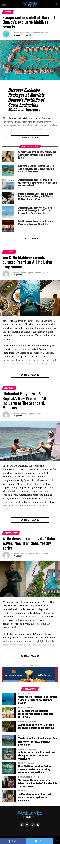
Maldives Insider (21, 35)
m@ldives (18, 275)
